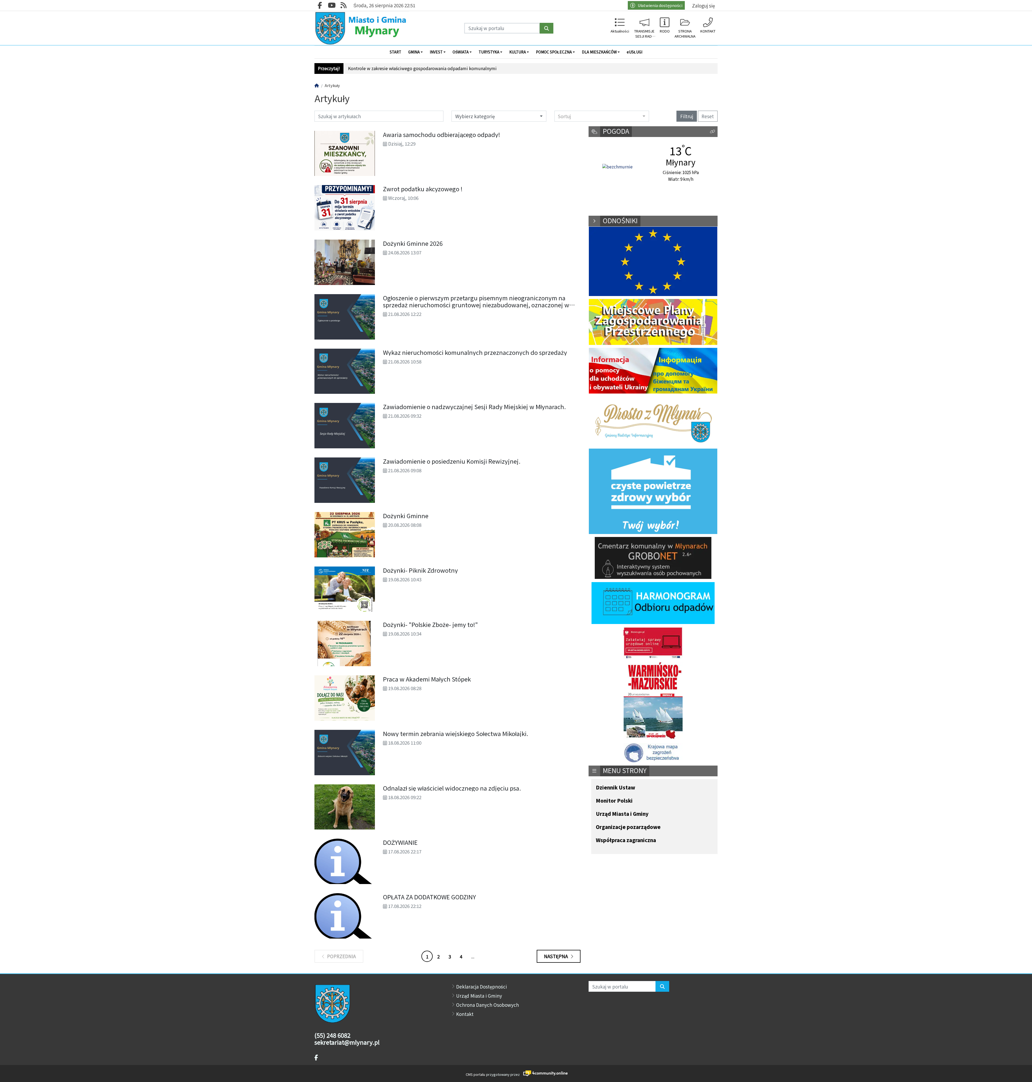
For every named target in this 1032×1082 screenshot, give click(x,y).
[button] (712, 131)
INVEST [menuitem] (436, 52)
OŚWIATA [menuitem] (461, 52)
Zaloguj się (703, 5)
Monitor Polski (614, 801)
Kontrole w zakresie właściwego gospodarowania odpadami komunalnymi (422, 68)
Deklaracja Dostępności (481, 986)
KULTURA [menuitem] (517, 52)
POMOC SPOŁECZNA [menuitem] (554, 52)
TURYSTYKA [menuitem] (489, 52)
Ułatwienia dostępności (660, 5)
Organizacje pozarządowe (628, 827)
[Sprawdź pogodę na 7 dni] (617, 167)
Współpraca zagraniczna (626, 840)
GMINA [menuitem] (414, 52)
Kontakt (465, 1014)
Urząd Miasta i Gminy (622, 814)
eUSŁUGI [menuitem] (634, 52)
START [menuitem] (395, 52)
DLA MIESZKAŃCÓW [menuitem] (599, 52)
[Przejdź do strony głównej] (361, 28)
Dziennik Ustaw (615, 788)
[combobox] (601, 116)
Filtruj (686, 116)
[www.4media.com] (544, 1073)
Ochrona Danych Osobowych (487, 1004)
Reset (707, 116)
